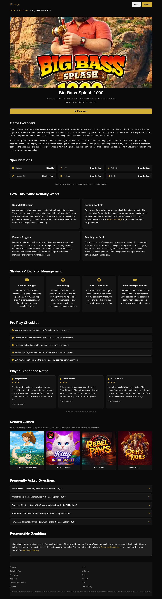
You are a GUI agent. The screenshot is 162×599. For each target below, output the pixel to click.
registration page (114, 219)
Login (136, 4)
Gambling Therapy (30, 550)
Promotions (14, 575)
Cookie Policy (87, 587)
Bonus (84, 575)
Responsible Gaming (110, 547)
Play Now (82, 111)
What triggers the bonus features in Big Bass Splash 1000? (39, 497)
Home (12, 10)
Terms (84, 583)
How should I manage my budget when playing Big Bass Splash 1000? (44, 522)
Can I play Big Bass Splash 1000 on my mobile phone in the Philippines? (44, 505)
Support (85, 579)
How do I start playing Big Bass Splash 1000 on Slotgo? (37, 488)
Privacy (13, 587)
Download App (15, 571)
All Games (23, 10)
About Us (13, 579)
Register (147, 4)
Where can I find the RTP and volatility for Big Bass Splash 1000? (41, 513)
